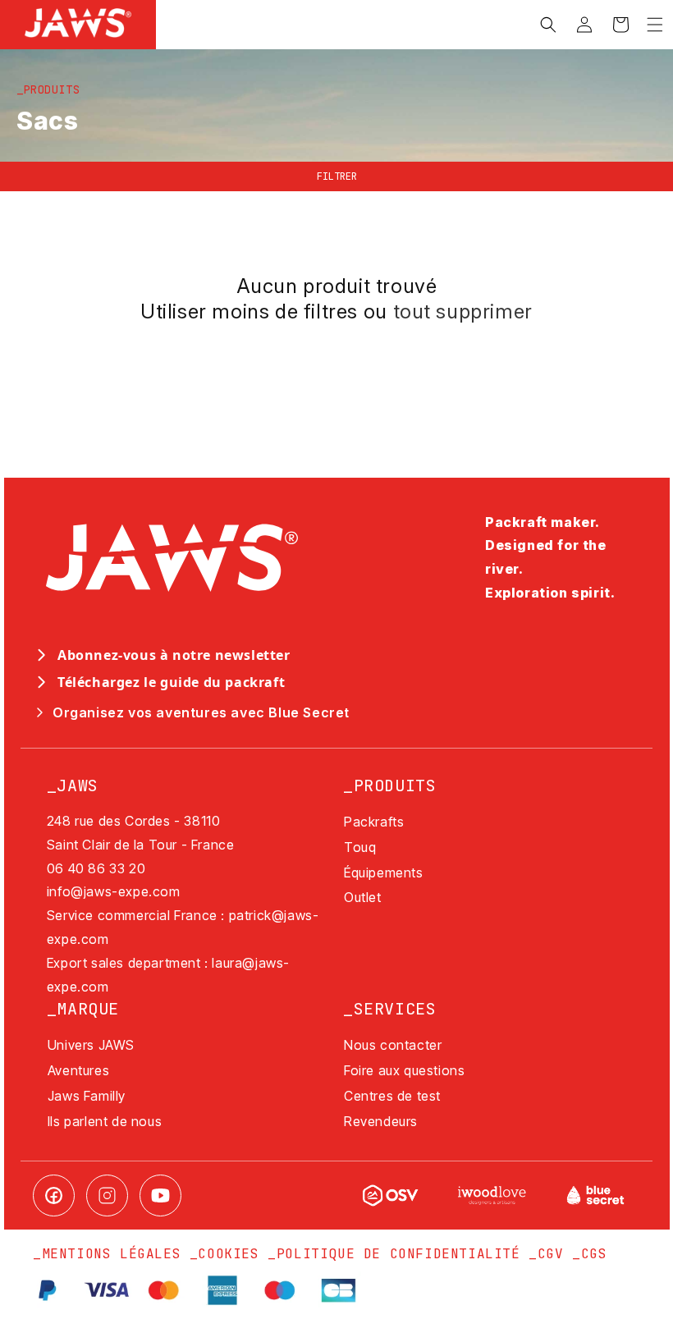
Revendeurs (381, 1121)
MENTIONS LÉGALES (111, 1253)
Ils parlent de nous (105, 1121)
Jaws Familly (87, 1096)
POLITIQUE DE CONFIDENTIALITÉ (398, 1253)
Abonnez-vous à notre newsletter (174, 655)
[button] (655, 25)
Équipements (383, 872)
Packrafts (374, 821)
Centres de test (392, 1096)
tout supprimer (463, 311)
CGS (594, 1253)
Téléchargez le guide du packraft (171, 682)
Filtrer (337, 176)
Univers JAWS (91, 1045)
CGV (551, 1253)
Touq (360, 847)
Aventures (78, 1070)
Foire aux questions (404, 1070)
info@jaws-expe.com (114, 891)
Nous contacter (393, 1045)
